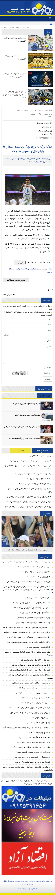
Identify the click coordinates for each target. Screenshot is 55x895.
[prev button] (10, 513)
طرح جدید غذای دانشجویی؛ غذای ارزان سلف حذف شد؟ (29, 707)
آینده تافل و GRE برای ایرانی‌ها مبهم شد (35, 660)
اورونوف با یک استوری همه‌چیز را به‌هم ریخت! (33, 752)
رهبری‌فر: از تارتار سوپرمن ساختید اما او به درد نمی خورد (30, 712)
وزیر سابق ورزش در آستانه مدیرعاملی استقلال (33, 617)
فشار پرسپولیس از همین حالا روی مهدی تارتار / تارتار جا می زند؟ (28, 496)
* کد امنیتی (47, 367)
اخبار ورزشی (47, 110)
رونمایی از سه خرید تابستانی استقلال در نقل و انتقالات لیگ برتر (26, 561)
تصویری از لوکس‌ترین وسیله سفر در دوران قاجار (33, 692)
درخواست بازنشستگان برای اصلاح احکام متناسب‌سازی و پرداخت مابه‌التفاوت (28, 769)
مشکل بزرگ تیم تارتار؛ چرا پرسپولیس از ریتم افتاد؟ (32, 607)
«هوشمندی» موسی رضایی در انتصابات (36, 697)
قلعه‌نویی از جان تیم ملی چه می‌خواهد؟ (35, 571)
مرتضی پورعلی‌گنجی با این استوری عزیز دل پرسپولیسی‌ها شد (28, 501)
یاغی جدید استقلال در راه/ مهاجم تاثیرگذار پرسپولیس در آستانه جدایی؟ (29, 654)
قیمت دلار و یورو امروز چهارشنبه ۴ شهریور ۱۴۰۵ (14, 39)
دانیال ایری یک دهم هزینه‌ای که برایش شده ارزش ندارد (30, 460)
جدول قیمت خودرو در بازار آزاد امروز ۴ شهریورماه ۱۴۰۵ (15, 75)
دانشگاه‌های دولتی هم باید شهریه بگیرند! (35, 612)
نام (50, 319)
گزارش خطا (8, 294)
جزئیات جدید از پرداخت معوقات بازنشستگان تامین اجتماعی (28, 581)
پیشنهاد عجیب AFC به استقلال (38, 722)
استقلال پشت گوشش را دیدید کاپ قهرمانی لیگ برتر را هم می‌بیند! (30, 676)
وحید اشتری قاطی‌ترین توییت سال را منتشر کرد (33, 622)
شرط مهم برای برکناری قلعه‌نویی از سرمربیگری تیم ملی (31, 665)
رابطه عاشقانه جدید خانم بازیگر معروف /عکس (24, 438)
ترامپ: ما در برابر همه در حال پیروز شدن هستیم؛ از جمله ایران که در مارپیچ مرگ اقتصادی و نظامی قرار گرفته (27, 782)
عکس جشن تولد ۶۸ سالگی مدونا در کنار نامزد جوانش (22, 427)
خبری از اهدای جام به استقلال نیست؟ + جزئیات (32, 762)
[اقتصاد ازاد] (27, 858)
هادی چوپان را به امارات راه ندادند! (37, 576)
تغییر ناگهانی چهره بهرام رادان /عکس (27, 415)
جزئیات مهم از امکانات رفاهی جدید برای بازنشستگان (31, 683)
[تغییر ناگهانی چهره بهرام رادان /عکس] (46, 417)
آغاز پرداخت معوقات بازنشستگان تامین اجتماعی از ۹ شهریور (28, 637)
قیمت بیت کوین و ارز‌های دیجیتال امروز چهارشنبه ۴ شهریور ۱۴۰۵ (14, 94)
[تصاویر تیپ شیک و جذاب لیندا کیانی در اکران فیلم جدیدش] (27, 545)
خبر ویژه (38, 110)
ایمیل (49, 330)
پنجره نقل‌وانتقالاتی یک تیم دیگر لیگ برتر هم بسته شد (31, 483)
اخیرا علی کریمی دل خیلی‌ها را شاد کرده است (34, 566)
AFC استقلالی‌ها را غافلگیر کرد (40, 455)
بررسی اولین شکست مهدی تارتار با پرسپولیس (33, 742)
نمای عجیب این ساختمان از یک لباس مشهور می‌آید (31, 747)
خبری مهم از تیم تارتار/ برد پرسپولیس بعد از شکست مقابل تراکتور (26, 627)
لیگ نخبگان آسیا (21, 269)
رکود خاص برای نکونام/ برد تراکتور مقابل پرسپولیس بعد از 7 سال (28, 506)
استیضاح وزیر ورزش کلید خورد (39, 732)
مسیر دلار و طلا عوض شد (41, 717)
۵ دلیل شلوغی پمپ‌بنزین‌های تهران (37, 647)
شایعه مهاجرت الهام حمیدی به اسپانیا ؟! (26, 403)
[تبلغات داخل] (27, 797)
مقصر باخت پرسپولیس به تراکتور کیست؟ (35, 702)
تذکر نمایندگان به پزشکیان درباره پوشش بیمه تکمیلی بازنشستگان (26, 727)
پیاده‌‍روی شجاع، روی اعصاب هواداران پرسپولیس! (33, 473)
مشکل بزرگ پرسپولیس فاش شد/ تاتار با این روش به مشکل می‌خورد (30, 490)
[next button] (4, 513)
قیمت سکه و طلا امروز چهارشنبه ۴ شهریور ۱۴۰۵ (15, 57)
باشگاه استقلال (33, 269)
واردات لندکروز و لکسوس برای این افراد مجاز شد (32, 757)
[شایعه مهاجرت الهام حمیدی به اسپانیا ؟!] (46, 406)
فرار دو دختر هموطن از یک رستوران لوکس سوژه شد (31, 602)
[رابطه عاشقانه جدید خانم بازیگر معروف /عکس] (46, 440)
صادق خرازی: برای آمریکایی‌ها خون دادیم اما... (33, 737)
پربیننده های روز (42, 450)
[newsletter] (16, 280)
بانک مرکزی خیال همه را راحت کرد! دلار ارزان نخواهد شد (29, 670)
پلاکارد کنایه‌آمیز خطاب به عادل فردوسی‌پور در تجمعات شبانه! (28, 642)
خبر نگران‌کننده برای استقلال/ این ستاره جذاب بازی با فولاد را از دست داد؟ (29, 467)
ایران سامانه (22, 888)
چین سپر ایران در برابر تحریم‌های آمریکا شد (34, 688)
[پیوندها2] (27, 825)
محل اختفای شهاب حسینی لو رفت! (37, 597)
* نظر (49, 341)
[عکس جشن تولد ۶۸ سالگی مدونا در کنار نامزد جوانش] (46, 429)
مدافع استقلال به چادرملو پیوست (39, 478)
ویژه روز (21, 450)
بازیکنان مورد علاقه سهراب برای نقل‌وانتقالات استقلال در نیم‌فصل (27, 632)
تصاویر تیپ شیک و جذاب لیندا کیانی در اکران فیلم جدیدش (27, 549)
